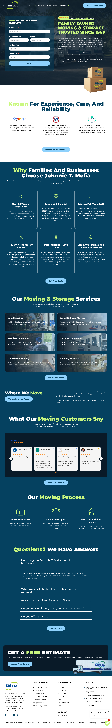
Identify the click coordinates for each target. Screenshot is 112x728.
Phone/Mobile (15, 36)
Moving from (14, 45)
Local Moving (15, 318)
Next (29, 63)
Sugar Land (70, 400)
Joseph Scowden (23, 449)
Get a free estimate (64, 59)
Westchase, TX (63, 693)
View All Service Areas (18, 399)
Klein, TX (61, 709)
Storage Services (38, 703)
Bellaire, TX (62, 706)
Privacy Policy (71, 723)
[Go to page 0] (55, 472)
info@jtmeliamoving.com (95, 695)
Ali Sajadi (66, 449)
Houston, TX (62, 687)
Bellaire (96, 400)
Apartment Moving (18, 358)
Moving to (13, 54)
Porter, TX (61, 696)
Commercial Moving (71, 338)
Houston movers (78, 61)
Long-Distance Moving (72, 318)
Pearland (90, 400)
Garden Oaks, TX (63, 715)
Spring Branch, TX (64, 690)
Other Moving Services (40, 706)
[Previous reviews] (10, 458)
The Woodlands (80, 400)
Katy (64, 400)
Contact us (56, 628)
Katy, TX (61, 699)
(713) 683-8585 (81, 59)
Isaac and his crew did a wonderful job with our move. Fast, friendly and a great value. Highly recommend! (90, 460)
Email (32, 36)
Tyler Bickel (89, 449)
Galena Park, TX (63, 703)
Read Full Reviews (56, 483)
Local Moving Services (40, 687)
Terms (60, 723)
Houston (59, 400)
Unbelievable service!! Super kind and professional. (21, 458)
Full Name (13, 28)
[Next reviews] (101, 458)
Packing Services (69, 358)
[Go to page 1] (56, 472)
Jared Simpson (45, 449)
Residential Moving (18, 338)
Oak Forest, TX (63, 712)
